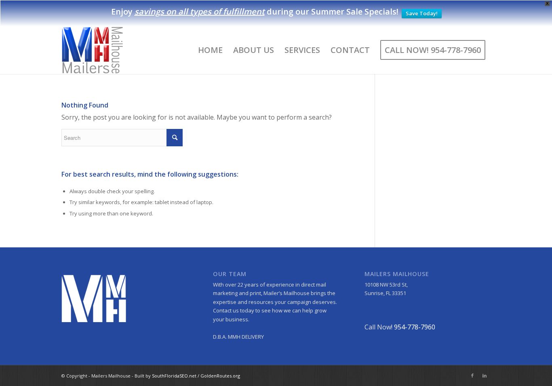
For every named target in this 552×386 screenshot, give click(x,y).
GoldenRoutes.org (220, 376)
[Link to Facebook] (472, 375)
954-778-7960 (414, 327)
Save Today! (422, 13)
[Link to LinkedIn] (484, 375)
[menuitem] (210, 50)
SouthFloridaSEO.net (175, 376)
